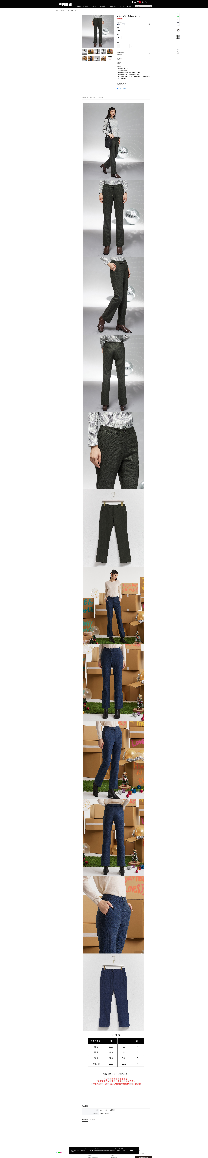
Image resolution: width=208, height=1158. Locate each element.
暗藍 (119, 30)
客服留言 (113, 1155)
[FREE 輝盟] (65, 4)
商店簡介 (90, 1155)
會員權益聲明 (114, 1157)
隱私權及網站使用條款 (93, 1157)
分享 (119, 88)
